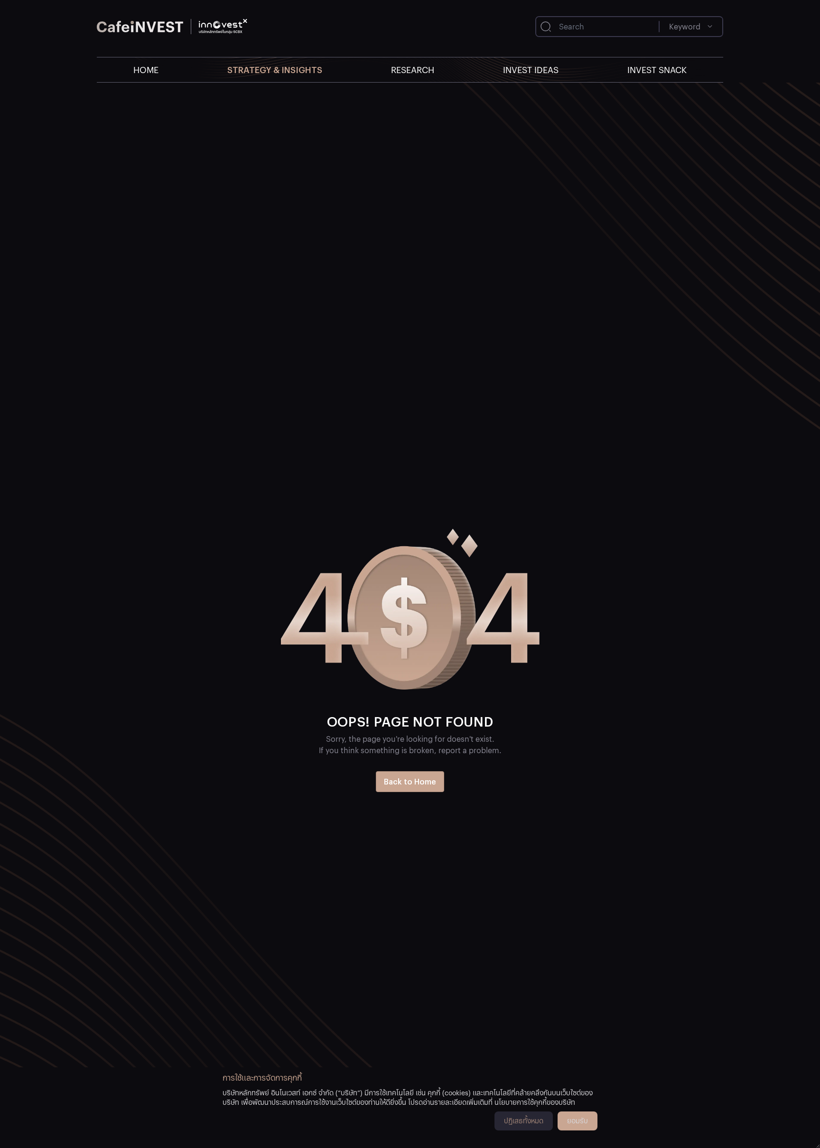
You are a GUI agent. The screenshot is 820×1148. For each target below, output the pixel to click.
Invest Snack (657, 69)
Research (412, 69)
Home (145, 69)
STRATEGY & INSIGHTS (274, 69)
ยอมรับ (577, 1120)
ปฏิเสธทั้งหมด (523, 1120)
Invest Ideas (531, 69)
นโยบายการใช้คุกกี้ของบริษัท (534, 1102)
